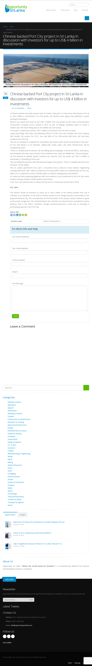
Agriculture (12, 405)
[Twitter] (14, 215)
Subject (15, 272)
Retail (10, 488)
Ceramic (11, 416)
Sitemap (77, 663)
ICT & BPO (12, 445)
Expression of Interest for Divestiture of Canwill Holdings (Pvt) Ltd (38, 522)
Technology (12, 494)
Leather (11, 451)
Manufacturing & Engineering (19, 453)
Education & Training (16, 422)
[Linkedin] (17, 215)
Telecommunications (16, 496)
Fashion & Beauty (15, 433)
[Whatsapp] (23, 215)
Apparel (11, 408)
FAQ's (70, 663)
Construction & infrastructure (19, 419)
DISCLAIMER (7, 643)
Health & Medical (14, 442)
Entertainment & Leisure (17, 431)
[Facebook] (11, 215)
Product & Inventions (16, 482)
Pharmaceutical (14, 476)
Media (10, 456)
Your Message (17, 283)
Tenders (22, 515)
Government (12, 439)
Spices (10, 491)
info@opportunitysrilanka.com (21, 625)
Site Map (84, 10)
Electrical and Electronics (17, 425)
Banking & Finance (15, 413)
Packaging (12, 474)
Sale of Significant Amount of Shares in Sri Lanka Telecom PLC (37, 544)
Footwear (11, 436)
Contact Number (18, 260)
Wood (10, 505)
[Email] (20, 215)
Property (11, 485)
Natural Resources (15, 465)
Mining (10, 462)
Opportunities (10, 515)
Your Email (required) (20, 248)
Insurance (11, 448)
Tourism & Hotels (14, 499)
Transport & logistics (16, 502)
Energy (10, 428)
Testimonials (64, 10)
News (29, 108)
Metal (10, 459)
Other (10, 471)
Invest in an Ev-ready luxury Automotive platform (32, 533)
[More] (26, 215)
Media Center (51, 10)
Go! (31, 600)
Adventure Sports (14, 402)
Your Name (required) (20, 236)
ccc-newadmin (19, 108)
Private (10, 479)
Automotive (12, 411)
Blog (75, 10)
